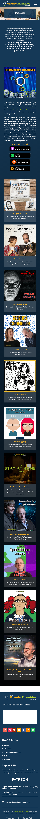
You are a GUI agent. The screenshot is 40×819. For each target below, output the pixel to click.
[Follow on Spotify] (33, 730)
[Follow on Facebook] (24, 730)
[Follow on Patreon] (5, 730)
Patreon (7, 759)
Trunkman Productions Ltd (21, 811)
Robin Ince (8, 756)
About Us (7, 749)
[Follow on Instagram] (10, 730)
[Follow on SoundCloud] (28, 730)
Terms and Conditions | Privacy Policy (20, 818)
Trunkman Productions (12, 752)
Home (6, 745)
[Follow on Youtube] (14, 730)
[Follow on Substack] (19, 730)
